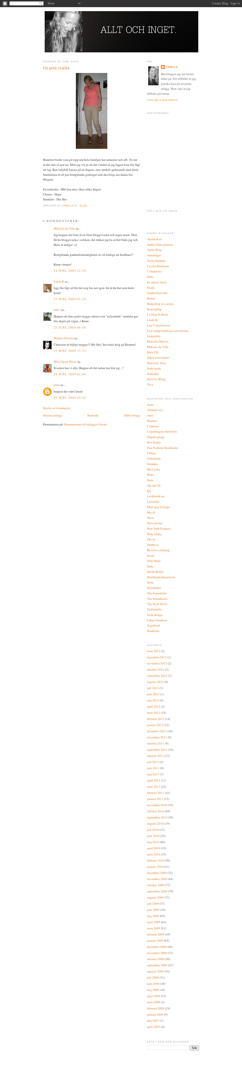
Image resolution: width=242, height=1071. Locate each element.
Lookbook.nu (155, 496)
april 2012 (153, 706)
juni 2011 (153, 768)
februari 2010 (155, 860)
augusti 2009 (155, 897)
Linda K (59, 281)
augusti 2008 (155, 971)
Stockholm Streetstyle (161, 577)
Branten (152, 421)
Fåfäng (151, 453)
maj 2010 (153, 842)
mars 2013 (153, 651)
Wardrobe (153, 631)
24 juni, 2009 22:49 (70, 270)
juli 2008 (153, 977)
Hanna (151, 298)
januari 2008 (155, 1014)
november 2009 (157, 879)
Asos (150, 415)
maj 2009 (153, 916)
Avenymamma (156, 260)
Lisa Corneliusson (158, 325)
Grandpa (152, 464)
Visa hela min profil (162, 100)
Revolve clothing (158, 550)
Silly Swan (154, 561)
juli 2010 (153, 829)
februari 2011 (155, 793)
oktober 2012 (155, 669)
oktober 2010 (155, 811)
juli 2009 (153, 903)
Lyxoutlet (153, 501)
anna (57, 385)
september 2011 (157, 749)
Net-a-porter (154, 523)
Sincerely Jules (156, 363)
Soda (150, 566)
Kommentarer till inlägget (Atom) (85, 424)
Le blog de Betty (158, 314)
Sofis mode (154, 368)
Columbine (154, 271)
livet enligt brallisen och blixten (167, 331)
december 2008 (157, 946)
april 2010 (153, 848)
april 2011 (153, 780)
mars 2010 (153, 854)
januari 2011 (155, 799)
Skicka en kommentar (57, 408)
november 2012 (157, 663)
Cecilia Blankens (158, 266)
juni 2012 (153, 694)
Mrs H (151, 512)
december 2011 (157, 731)
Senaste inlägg (52, 415)
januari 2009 (155, 940)
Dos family (154, 442)
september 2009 (157, 891)
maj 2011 (153, 774)
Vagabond (153, 625)
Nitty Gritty (154, 534)
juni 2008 (153, 983)
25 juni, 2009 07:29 (70, 299)
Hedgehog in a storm (160, 304)
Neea (150, 517)
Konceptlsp (154, 309)
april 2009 (153, 922)
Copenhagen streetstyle (162, 431)
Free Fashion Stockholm (162, 448)
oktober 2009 (155, 885)
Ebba (150, 277)
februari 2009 (155, 934)
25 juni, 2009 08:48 (70, 327)
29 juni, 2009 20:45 (70, 397)
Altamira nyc (155, 410)
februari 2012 (155, 719)
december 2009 (157, 873)
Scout (150, 555)
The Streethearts (157, 599)
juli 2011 (153, 762)
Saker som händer (158, 357)
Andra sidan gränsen (160, 244)
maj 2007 (153, 1020)
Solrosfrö (153, 374)
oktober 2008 (155, 959)
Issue (150, 480)
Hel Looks (153, 469)
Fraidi (151, 287)
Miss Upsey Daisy (65, 361)
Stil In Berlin (155, 571)
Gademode (154, 458)
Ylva (150, 384)
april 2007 (153, 1027)
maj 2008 (153, 990)
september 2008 (157, 965)
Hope (150, 474)
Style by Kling (156, 379)
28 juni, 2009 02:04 (70, 374)
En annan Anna (157, 282)
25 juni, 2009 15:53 (70, 350)
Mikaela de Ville (64, 228)
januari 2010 (155, 866)
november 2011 (157, 737)
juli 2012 (153, 688)
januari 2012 (155, 725)
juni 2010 (153, 836)
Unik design (155, 615)
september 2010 (157, 817)
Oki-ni (151, 539)
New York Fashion (158, 528)
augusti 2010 (155, 823)
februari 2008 (155, 1008)
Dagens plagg (155, 437)
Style (150, 582)
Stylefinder (154, 588)
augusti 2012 (155, 682)
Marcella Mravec (158, 341)
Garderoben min (157, 293)
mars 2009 (153, 928)
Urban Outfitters (157, 620)
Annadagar (154, 255)
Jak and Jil (153, 485)
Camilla (172, 67)
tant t (57, 309)
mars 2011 (153, 786)
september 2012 (157, 675)
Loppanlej (153, 336)
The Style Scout (157, 604)
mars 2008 (153, 1002)
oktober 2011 (155, 743)
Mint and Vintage (158, 507)
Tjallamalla (154, 609)
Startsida (92, 415)
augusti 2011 (155, 756)
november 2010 (157, 805)
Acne (150, 404)
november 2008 (157, 953)
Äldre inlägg (132, 415)
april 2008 (153, 996)
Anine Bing (154, 250)
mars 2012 (153, 712)
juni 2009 (153, 910)
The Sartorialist (157, 593)
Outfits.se (153, 544)
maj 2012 (153, 700)
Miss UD (152, 352)
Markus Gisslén (63, 338)
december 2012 (157, 657)
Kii (149, 491)
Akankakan (154, 239)
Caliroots (153, 426)
